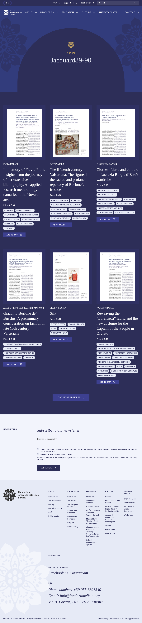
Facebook (56, 573)
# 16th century (105, 212)
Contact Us (132, 12)
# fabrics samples (30, 219)
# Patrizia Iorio (80, 218)
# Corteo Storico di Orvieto (124, 371)
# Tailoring (103, 371)
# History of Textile (29, 215)
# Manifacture (104, 353)
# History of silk (67, 328)
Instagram (80, 573)
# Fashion (29, 357)
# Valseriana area (59, 200)
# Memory (8, 228)
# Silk (53, 328)
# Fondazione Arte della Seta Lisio (114, 362)
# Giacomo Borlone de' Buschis (65, 205)
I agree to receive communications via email (56, 455)
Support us (69, 3)
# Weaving (130, 366)
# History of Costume (61, 214)
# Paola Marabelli (25, 210)
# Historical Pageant (123, 357)
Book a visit (86, 3)
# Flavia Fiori (10, 215)
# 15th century (82, 214)
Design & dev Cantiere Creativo (38, 619)
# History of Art (58, 209)
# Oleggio (8, 224)
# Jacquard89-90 (24, 224)
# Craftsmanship (106, 366)
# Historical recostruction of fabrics (116, 348)
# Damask (8, 210)
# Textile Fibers (11, 219)
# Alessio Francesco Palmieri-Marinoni (22, 344)
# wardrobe (129, 199)
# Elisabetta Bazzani (124, 212)
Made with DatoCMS (58, 619)
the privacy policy (64, 449)
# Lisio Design (104, 357)
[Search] (136, 3)
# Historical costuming (126, 353)
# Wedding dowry (105, 204)
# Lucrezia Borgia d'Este (109, 199)
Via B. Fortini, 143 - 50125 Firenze (75, 602)
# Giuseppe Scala (59, 333)
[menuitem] (7, 3)
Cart (55, 3)
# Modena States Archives (110, 208)
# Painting (75, 200)
